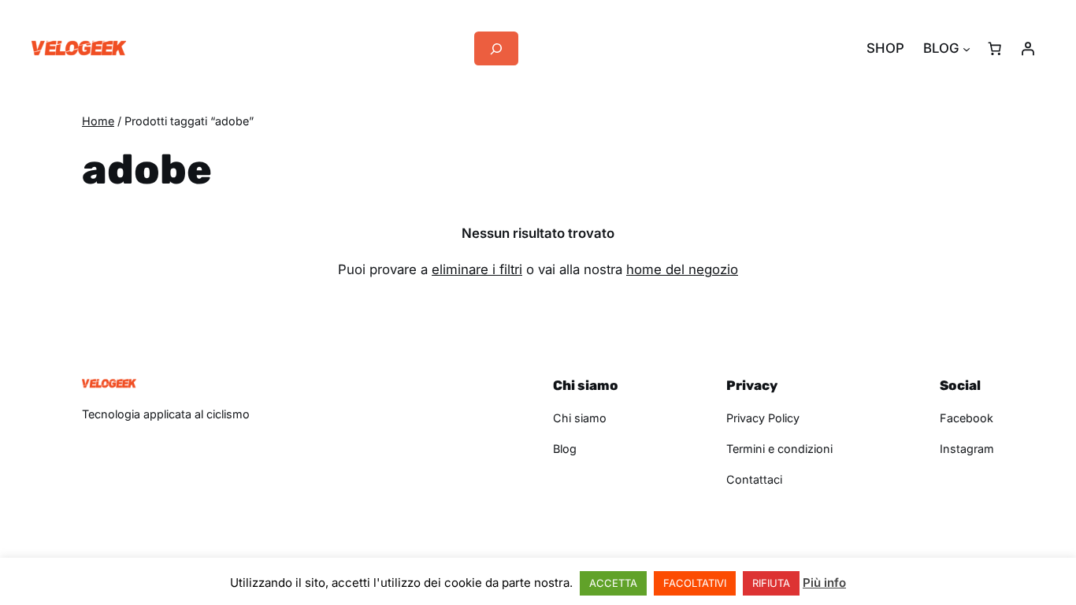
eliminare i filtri (477, 269)
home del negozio (682, 269)
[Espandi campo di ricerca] (496, 48)
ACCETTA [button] (613, 583)
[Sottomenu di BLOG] (966, 49)
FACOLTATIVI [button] (694, 583)
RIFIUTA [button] (771, 583)
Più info (824, 582)
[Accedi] (1027, 48)
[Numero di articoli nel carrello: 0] (994, 48)
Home (98, 121)
